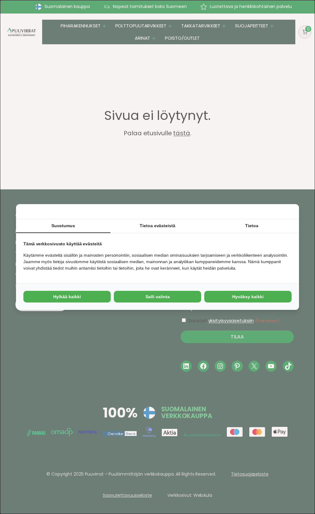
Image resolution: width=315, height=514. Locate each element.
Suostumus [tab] (63, 225)
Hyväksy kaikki (248, 296)
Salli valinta (158, 296)
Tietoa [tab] (251, 225)
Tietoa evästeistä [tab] (157, 225)
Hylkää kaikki (67, 296)
